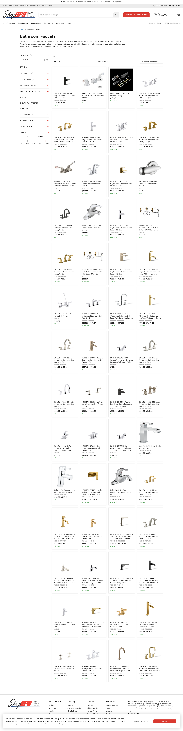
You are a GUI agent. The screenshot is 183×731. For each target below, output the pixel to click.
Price (22, 132)
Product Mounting (28, 85)
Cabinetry (52, 714)
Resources (60, 23)
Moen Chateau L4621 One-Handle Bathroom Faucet (92, 227)
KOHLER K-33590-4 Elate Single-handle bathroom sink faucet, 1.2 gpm (121, 184)
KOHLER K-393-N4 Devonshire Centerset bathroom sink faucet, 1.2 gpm (121, 139)
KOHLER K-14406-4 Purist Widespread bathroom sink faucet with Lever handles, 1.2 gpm (121, 316)
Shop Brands (23, 23)
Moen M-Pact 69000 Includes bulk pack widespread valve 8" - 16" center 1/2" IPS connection (93, 272)
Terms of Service (35, 5)
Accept (164, 721)
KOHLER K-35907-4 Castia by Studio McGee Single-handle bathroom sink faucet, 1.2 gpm (64, 536)
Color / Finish (25, 79)
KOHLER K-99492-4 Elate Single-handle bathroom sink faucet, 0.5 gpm (121, 228)
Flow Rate (24, 109)
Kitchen (51, 705)
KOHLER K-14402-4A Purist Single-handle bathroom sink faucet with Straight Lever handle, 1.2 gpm (149, 272)
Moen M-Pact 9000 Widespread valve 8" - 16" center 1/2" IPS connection (148, 228)
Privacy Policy (24, 5)
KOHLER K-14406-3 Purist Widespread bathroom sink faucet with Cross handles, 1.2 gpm (150, 668)
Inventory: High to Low (150, 62)
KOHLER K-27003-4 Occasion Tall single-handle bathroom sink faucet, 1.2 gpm (149, 624)
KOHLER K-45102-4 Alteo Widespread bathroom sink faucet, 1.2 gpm (149, 536)
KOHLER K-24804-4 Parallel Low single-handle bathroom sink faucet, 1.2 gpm (121, 404)
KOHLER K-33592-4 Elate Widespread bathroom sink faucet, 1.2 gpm (149, 492)
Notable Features (27, 126)
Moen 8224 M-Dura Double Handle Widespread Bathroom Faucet (93, 95)
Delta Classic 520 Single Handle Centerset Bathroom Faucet (120, 492)
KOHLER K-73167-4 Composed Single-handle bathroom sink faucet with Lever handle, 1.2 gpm (93, 624)
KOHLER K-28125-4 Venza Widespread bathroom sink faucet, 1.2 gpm (149, 360)
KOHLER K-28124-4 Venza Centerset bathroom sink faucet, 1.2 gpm (63, 228)
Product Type (25, 73)
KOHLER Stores (72, 711)
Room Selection (26, 120)
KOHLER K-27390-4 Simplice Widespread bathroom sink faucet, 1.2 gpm (64, 404)
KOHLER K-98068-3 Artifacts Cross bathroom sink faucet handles (64, 668)
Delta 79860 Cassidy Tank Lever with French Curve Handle (148, 184)
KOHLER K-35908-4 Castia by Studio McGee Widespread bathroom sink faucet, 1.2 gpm (64, 139)
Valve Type (24, 97)
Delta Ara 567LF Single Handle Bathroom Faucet (150, 447)
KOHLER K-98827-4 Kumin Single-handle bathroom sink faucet (64, 624)
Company (48, 23)
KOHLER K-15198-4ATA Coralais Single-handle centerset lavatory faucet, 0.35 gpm (63, 448)
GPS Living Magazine (173, 23)
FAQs (108, 708)
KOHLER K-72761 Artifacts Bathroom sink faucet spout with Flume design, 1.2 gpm (64, 580)
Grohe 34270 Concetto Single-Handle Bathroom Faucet (65, 491)
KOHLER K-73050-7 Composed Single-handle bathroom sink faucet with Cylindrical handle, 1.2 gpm (121, 580)
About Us (70, 705)
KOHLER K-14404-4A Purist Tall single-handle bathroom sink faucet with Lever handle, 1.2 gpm (150, 316)
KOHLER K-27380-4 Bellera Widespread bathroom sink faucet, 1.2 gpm (64, 360)
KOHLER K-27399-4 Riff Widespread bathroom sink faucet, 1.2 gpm (92, 668)
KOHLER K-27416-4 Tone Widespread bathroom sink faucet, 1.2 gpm (64, 272)
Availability (24, 55)
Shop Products (8, 23)
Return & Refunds (47, 5)
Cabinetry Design (155, 23)
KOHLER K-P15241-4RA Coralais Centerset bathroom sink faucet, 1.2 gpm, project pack (121, 448)
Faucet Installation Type (30, 91)
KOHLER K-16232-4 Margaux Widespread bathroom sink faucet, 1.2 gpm (149, 404)
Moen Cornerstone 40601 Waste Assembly (119, 94)
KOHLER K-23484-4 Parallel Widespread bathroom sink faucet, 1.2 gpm (149, 139)
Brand (22, 67)
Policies (5, 5)
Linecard (109, 711)
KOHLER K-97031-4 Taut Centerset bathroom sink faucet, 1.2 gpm (119, 624)
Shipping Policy (13, 5)
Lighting (51, 711)
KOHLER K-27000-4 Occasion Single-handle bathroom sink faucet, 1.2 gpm (92, 360)
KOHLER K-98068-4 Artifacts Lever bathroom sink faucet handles (92, 404)
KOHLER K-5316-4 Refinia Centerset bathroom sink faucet (91, 184)
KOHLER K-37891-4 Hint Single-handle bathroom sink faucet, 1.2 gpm (92, 536)
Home (22, 30)
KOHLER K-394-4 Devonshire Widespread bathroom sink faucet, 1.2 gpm (149, 95)
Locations (71, 23)
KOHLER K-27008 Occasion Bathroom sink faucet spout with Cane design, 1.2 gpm (120, 668)
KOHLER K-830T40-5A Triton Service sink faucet (64, 315)
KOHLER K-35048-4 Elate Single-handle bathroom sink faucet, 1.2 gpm (64, 95)
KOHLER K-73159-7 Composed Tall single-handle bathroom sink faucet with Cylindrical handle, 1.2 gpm (121, 536)
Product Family (26, 114)
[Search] (116, 14)
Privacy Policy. (58, 724)
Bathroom (52, 708)
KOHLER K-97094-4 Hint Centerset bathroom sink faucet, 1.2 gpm (91, 448)
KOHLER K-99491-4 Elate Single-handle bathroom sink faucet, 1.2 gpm (92, 139)
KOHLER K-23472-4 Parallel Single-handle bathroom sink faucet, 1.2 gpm (121, 272)
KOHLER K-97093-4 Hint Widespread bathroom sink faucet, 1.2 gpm (92, 316)
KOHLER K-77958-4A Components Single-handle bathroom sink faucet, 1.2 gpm (148, 580)
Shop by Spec (36, 23)
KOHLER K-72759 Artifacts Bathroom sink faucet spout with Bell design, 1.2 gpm (92, 580)
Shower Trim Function (29, 103)
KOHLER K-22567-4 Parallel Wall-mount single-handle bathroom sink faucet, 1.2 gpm (92, 492)
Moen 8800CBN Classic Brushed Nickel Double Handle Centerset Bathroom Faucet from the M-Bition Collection (65, 184)
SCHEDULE (136, 15)
